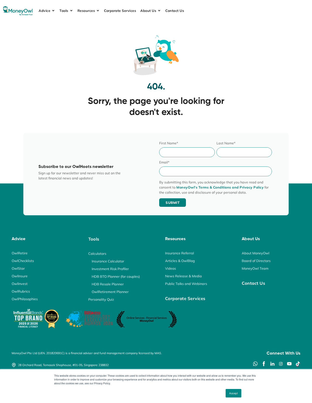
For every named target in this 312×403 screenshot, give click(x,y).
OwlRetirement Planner (110, 292)
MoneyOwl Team (255, 268)
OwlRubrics (21, 291)
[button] (47, 10)
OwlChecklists (23, 261)
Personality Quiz (101, 299)
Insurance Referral (179, 253)
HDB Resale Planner (108, 284)
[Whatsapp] (255, 363)
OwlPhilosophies (25, 299)
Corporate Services (185, 298)
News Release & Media (183, 276)
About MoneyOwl (255, 253)
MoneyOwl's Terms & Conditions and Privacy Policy (220, 187)
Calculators (97, 253)
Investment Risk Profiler (110, 269)
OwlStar (18, 268)
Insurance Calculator (108, 261)
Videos (170, 268)
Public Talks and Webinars (186, 284)
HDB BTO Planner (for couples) (116, 276)
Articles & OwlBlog (180, 261)
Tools (93, 239)
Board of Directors (256, 261)
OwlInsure (20, 276)
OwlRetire (20, 253)
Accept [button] (233, 393)
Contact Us (253, 283)
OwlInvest (20, 284)
